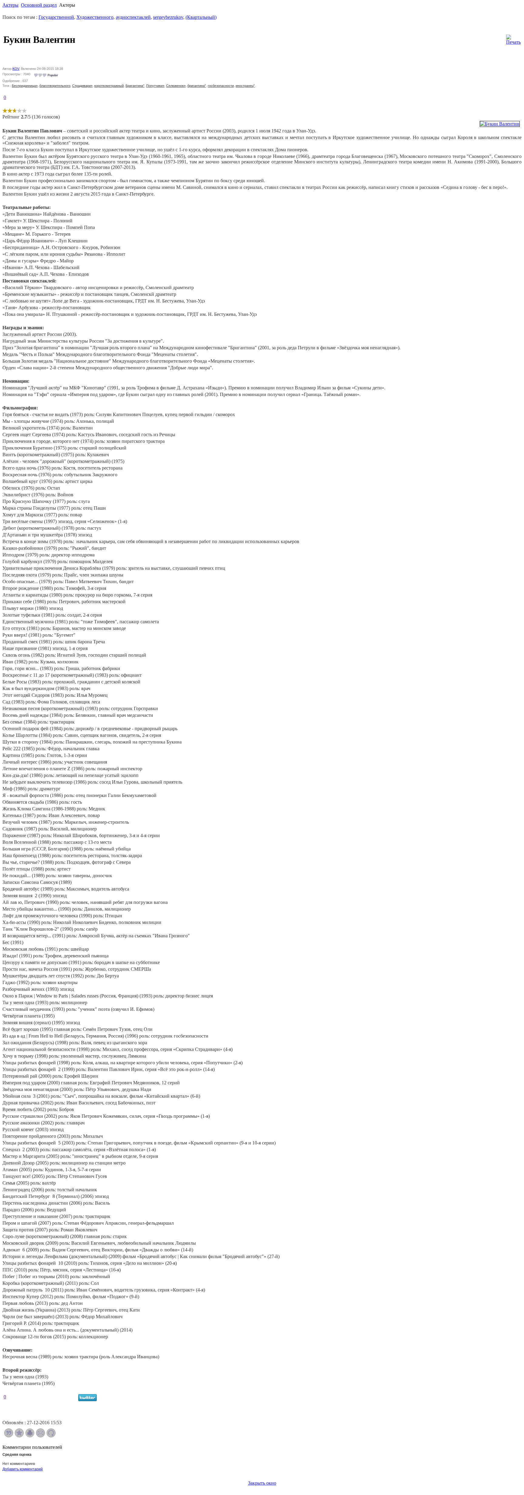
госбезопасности (221, 85)
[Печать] (513, 38)
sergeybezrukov (168, 17)
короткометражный (109, 85)
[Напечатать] (29, 1435)
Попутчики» (155, 85)
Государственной (56, 17)
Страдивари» (82, 85)
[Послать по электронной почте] (40, 1435)
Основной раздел (39, 5)
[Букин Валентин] (500, 123)
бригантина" (196, 85)
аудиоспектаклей (133, 17)
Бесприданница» (25, 85)
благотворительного (54, 85)
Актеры (10, 5)
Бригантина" (135, 85)
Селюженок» (176, 85)
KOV (15, 68)
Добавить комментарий (22, 1469)
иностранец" (245, 85)
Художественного (94, 17)
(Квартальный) (201, 17)
